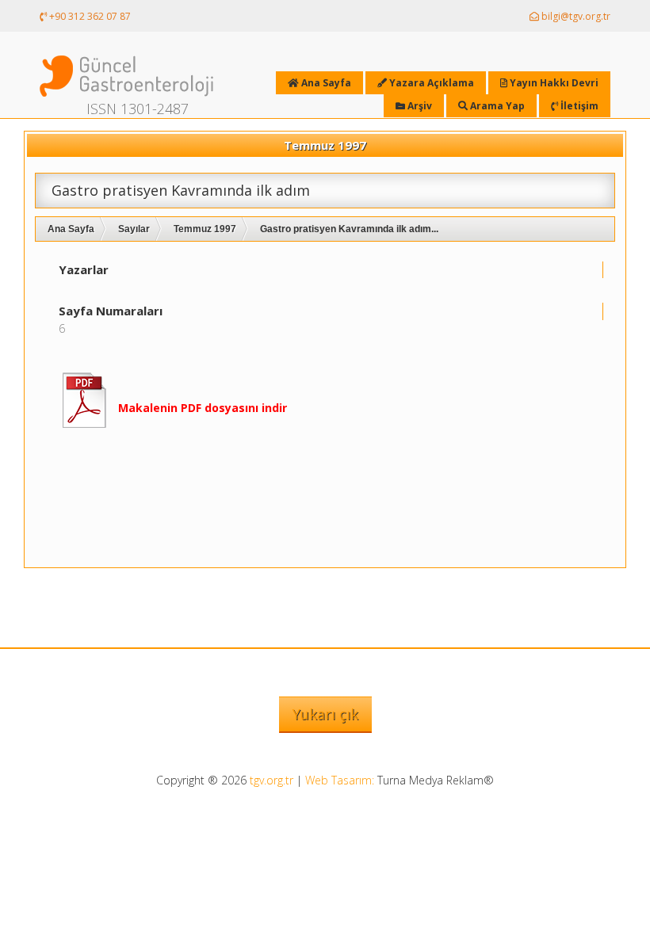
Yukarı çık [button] (325, 713)
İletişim (578, 106)
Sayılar (134, 229)
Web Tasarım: (339, 780)
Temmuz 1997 (205, 229)
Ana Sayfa (71, 229)
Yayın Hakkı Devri (552, 83)
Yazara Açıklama (430, 83)
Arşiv (418, 106)
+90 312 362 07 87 (89, 16)
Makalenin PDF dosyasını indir (202, 407)
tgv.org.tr (271, 780)
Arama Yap (496, 106)
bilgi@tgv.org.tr (574, 16)
